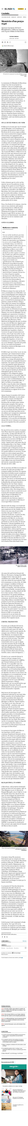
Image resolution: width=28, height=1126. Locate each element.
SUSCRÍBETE (20, 8)
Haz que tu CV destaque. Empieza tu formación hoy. (18, 1098)
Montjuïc (3, 948)
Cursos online (14, 1066)
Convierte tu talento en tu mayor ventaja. (12, 1086)
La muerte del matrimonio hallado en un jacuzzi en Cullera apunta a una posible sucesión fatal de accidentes (14, 1036)
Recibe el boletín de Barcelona (9, 934)
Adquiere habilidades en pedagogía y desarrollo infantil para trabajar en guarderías (19, 1091)
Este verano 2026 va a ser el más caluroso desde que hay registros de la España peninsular (13, 1015)
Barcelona (19, 17)
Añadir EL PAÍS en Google (8, 45)
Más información (4, 954)
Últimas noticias (5, 1006)
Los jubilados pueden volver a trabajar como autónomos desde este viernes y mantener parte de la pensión (14, 1049)
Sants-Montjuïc (9, 948)
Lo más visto (4, 1031)
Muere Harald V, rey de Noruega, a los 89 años (13, 1053)
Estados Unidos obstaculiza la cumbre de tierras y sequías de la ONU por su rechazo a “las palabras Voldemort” (13, 1010)
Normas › (25, 941)
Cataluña (5, 13)
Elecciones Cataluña (6, 17)
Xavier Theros (14, 36)
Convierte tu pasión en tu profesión (18, 1105)
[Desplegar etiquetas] (26, 948)
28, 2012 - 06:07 (14, 38)
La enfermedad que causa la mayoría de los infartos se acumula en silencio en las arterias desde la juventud (13, 1020)
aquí (22, 957)
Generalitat (13, 17)
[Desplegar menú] (2, 9)
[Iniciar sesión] (25, 9)
